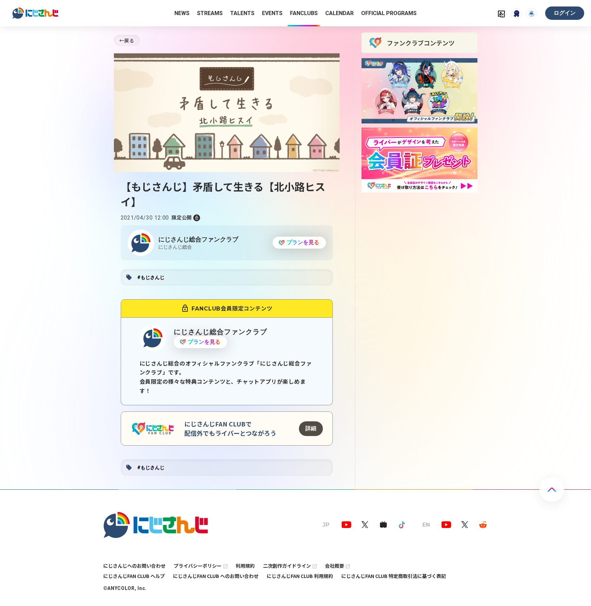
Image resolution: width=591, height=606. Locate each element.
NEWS (181, 13)
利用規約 (245, 565)
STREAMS (210, 13)
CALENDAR (339, 13)
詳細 (310, 428)
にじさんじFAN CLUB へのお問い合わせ (216, 575)
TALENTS (242, 13)
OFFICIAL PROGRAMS (389, 13)
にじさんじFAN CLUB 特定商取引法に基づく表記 (393, 575)
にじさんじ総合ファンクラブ (198, 239)
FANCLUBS (304, 13)
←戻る (126, 40)
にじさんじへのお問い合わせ (134, 565)
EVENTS (272, 13)
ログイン (565, 13)
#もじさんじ (151, 277)
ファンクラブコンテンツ (421, 42)
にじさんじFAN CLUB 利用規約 (300, 575)
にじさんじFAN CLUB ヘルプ (134, 575)
